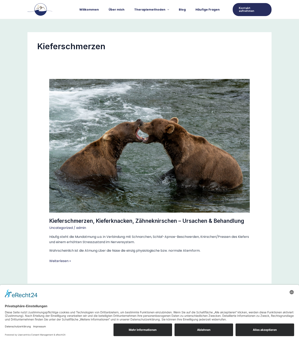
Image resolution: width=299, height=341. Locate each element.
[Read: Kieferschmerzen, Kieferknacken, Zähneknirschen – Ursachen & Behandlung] (149, 146)
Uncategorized (61, 227)
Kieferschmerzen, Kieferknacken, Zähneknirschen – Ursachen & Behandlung (146, 221)
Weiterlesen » (60, 260)
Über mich (116, 10)
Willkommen (89, 10)
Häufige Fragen (207, 10)
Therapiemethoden (149, 10)
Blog (182, 10)
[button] (167, 9)
